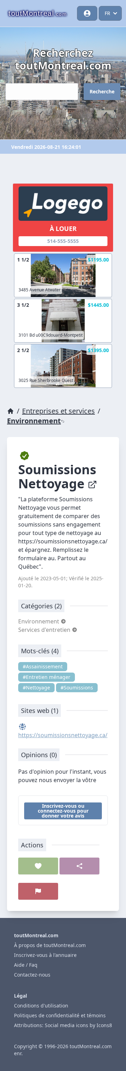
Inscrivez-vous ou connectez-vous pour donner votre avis (63, 810)
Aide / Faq (25, 964)
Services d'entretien (45, 630)
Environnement (34, 420)
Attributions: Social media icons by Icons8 (63, 1025)
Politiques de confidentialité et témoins (60, 1015)
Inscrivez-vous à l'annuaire (45, 955)
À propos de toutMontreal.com (50, 945)
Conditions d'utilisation (41, 1005)
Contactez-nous (32, 974)
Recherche (102, 91)
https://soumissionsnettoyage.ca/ (62, 735)
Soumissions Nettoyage (57, 476)
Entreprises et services (58, 411)
